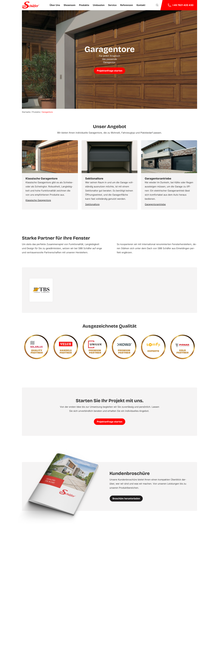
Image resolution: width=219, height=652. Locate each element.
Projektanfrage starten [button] (109, 70)
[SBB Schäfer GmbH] (30, 5)
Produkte (36, 112)
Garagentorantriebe (155, 204)
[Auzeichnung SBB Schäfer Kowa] (124, 346)
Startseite (26, 112)
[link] (55, 5)
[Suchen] (157, 5)
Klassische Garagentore (38, 200)
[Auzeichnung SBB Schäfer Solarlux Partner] (36, 346)
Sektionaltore (92, 204)
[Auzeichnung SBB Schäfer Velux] (65, 346)
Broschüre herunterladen (126, 498)
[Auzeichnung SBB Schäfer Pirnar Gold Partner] (182, 346)
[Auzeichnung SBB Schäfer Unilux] (95, 346)
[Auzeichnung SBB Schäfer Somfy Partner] (153, 346)
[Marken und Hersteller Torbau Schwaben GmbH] (41, 290)
